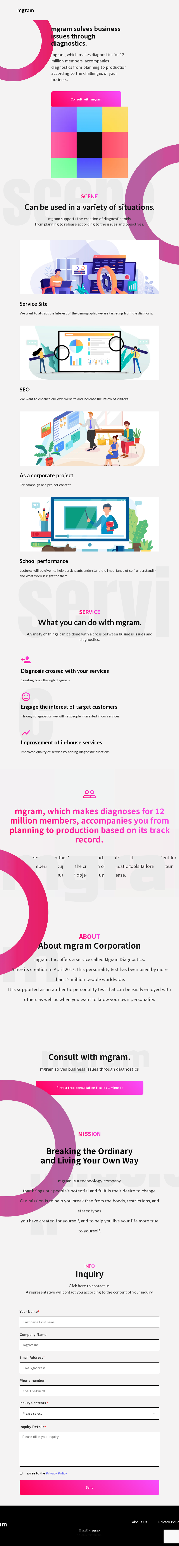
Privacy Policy (56, 1473)
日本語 (83, 1531)
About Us (139, 1521)
